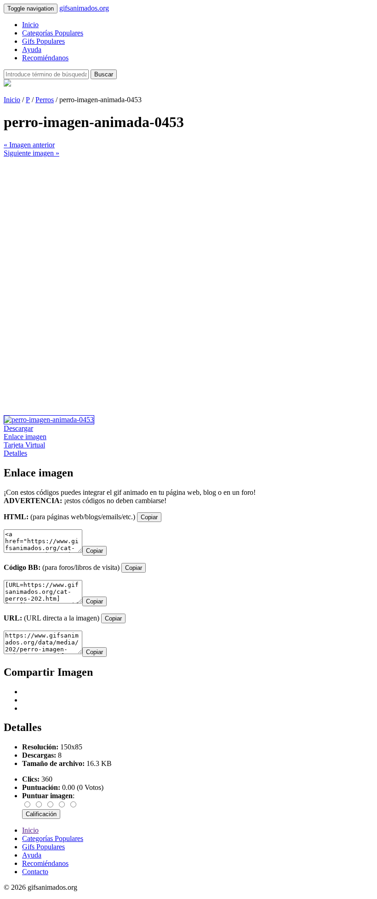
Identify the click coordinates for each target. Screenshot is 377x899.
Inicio (30, 25)
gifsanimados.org (84, 8)
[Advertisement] (188, 221)
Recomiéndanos (45, 58)
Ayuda (31, 49)
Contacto (35, 872)
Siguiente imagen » (31, 153)
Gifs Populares (43, 41)
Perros (44, 100)
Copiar (149, 517)
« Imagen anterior (29, 145)
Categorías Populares (52, 33)
